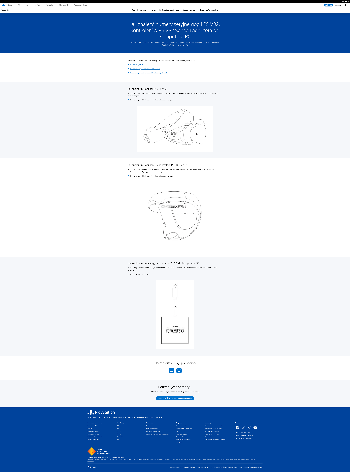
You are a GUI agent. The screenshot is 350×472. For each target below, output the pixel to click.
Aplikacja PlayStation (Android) (244, 435)
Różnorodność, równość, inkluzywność (157, 434)
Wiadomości (63, 5)
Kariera (90, 428)
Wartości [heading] (149, 423)
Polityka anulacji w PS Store (213, 428)
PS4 (118, 428)
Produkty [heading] (120, 423)
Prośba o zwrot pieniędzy (183, 439)
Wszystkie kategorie (139, 10)
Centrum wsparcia (181, 426)
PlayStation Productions (95, 434)
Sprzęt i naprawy (189, 10)
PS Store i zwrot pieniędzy (169, 10)
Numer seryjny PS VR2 (138, 65)
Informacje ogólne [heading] (95, 423)
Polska (94, 467)
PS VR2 (119, 431)
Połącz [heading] (237, 423)
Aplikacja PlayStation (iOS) (242, 432)
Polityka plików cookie (230, 467)
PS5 (19, 5)
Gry (27, 5)
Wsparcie (5, 10)
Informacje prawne (175, 467)
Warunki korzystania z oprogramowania (250, 467)
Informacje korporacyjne (95, 437)
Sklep (10, 5)
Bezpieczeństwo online (209, 10)
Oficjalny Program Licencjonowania (215, 439)
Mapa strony (219, 467)
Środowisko (149, 426)
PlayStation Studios (93, 431)
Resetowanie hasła (181, 437)
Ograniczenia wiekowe (212, 431)
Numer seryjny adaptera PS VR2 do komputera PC (149, 73)
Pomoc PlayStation (104, 417)
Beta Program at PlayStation (243, 438)
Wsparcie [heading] (179, 423)
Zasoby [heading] (208, 423)
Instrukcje (179, 442)
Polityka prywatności (189, 467)
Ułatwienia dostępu (152, 428)
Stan (177, 431)
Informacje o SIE (92, 426)
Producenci (208, 437)
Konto (153, 10)
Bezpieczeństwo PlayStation (184, 428)
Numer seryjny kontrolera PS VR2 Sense (145, 69)
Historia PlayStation (93, 439)
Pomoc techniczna (80, 5)
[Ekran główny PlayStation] (3, 5)
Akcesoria (49, 5)
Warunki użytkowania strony (205, 467)
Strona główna (92, 417)
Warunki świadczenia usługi (213, 426)
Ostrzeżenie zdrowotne (212, 434)
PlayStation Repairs (181, 434)
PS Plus (37, 5)
